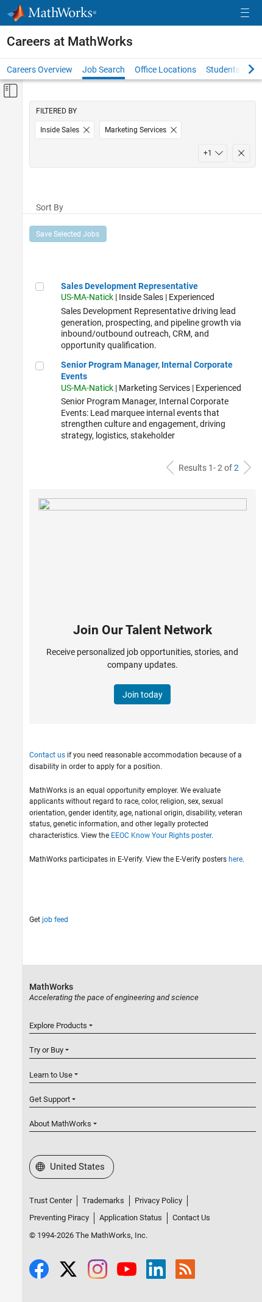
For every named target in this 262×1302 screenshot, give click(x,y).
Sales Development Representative (129, 286)
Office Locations (165, 69)
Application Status (130, 1217)
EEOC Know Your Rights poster (161, 835)
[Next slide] (240, 69)
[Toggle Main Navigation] (245, 13)
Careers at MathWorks (70, 41)
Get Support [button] (49, 1099)
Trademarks (103, 1200)
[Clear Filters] (241, 153)
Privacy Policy (158, 1200)
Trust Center (50, 1200)
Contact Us (191, 1217)
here (235, 859)
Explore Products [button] (58, 1025)
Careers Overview (40, 69)
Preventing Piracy (59, 1217)
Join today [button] (142, 694)
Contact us (47, 755)
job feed (55, 919)
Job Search (103, 69)
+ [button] (208, 153)
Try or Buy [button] (46, 1049)
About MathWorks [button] (60, 1123)
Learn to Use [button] (51, 1074)
